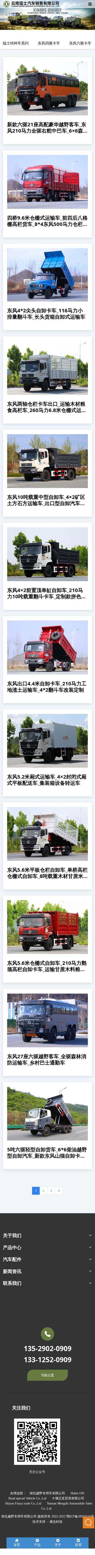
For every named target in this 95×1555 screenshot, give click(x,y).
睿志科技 (56, 1521)
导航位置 (47, 1375)
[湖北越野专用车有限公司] (32, 4)
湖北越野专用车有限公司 (47, 1493)
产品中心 (12, 1247)
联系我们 (12, 1283)
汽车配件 (12, 1259)
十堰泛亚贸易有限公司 (68, 1498)
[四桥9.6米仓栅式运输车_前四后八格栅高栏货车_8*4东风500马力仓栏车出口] (47, 182)
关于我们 (12, 1235)
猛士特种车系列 (16, 43)
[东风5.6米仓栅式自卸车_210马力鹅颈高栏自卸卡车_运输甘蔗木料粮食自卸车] (47, 927)
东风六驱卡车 (80, 43)
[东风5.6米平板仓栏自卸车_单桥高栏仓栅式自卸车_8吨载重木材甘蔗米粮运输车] (47, 834)
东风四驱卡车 (49, 43)
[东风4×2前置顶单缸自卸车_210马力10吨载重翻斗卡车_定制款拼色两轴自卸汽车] (47, 554)
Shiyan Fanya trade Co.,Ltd (23, 1503)
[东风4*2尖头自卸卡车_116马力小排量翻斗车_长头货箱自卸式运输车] (47, 274)
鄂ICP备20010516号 (80, 1516)
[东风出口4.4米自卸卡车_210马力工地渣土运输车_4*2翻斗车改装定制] (47, 647)
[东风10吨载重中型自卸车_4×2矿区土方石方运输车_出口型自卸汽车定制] (47, 461)
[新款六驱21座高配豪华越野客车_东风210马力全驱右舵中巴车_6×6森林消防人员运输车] (47, 88)
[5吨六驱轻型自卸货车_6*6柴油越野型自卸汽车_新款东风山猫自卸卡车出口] (47, 1113)
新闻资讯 (12, 1271)
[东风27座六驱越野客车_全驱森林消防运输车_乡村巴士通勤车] (47, 1020)
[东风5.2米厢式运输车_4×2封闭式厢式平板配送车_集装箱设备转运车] (47, 741)
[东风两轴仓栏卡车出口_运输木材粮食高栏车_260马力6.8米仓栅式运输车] (47, 368)
